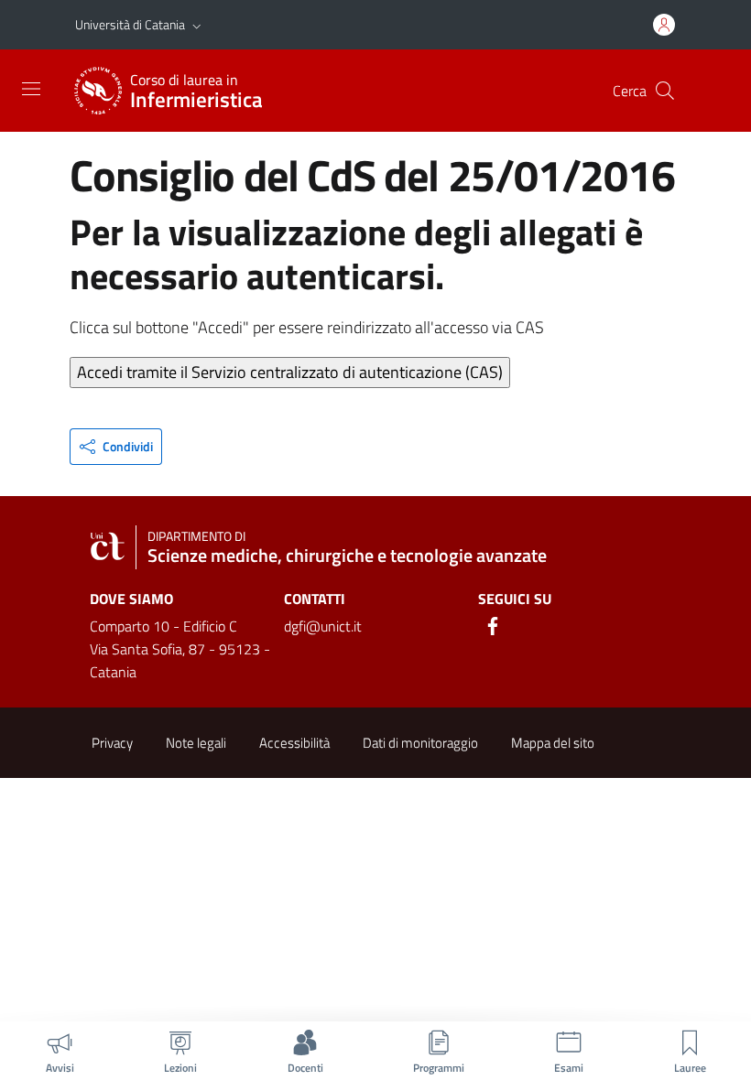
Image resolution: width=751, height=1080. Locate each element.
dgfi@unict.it (323, 626)
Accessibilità (294, 742)
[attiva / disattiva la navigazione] (31, 89)
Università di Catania (130, 24)
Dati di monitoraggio (420, 742)
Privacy (112, 742)
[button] (197, 24)
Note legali (196, 742)
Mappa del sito (552, 742)
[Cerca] (665, 91)
